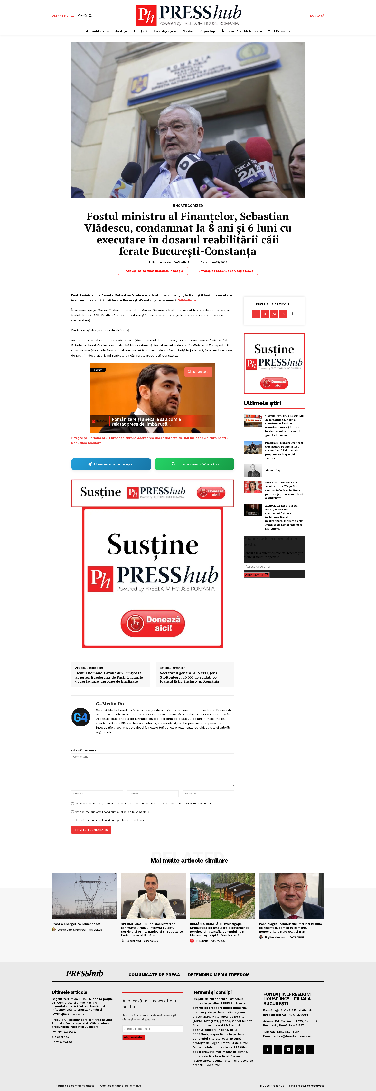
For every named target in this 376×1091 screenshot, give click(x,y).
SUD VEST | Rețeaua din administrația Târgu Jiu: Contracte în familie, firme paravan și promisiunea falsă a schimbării (284, 490)
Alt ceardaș (272, 470)
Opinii (55, 1041)
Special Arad (134, 940)
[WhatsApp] (274, 314)
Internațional (61, 1014)
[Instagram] (278, 1049)
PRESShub (202, 940)
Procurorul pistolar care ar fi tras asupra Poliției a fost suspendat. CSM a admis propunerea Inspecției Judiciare (284, 450)
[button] (85, 15)
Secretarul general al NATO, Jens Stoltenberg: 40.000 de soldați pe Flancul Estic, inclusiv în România (189, 677)
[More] (292, 314)
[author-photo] (54, 929)
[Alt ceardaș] (253, 470)
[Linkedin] (283, 314)
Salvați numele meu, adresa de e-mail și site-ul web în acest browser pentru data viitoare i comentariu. (145, 803)
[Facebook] (256, 314)
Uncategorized (188, 205)
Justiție (57, 1031)
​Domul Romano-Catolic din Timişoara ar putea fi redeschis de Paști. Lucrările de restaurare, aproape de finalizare (109, 677)
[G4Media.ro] (80, 717)
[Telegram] (288, 1049)
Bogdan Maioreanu (275, 937)
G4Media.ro (182, 262)
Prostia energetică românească (76, 924)
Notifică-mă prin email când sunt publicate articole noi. (110, 820)
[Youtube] (310, 1049)
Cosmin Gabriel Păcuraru (72, 929)
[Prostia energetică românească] (84, 896)
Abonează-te (254, 575)
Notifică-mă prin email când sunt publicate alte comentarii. (112, 811)
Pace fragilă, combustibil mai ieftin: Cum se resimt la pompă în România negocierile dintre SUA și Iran (290, 927)
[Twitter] (265, 314)
